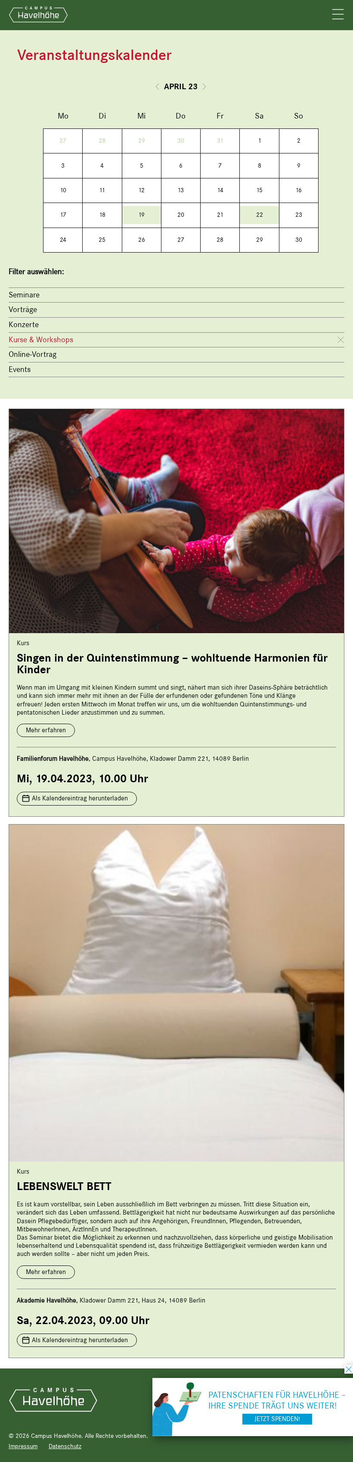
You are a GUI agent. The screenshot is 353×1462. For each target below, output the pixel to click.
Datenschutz (65, 1446)
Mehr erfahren (46, 730)
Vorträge (23, 309)
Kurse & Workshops (41, 339)
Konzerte (24, 324)
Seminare (24, 295)
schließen (348, 1369)
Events (20, 369)
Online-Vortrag (32, 354)
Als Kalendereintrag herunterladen (80, 798)
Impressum (23, 1446)
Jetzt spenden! (277, 1419)
